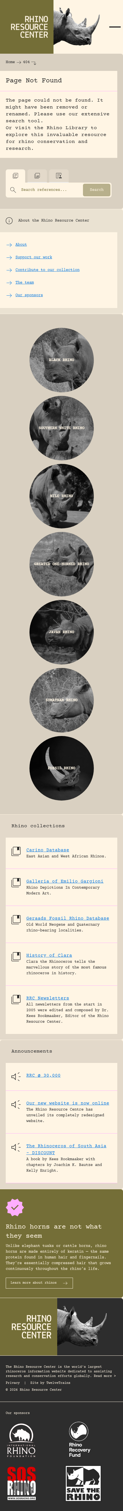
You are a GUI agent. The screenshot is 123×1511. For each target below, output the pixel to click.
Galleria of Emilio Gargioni (65, 881)
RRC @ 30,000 (43, 1075)
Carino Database (47, 850)
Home (10, 62)
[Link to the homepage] (53, 27)
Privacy (13, 1383)
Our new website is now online (67, 1103)
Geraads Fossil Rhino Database (67, 918)
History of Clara (49, 955)
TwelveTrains (58, 1383)
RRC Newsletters (47, 998)
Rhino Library (67, 128)
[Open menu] (115, 27)
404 (26, 62)
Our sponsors (18, 1413)
